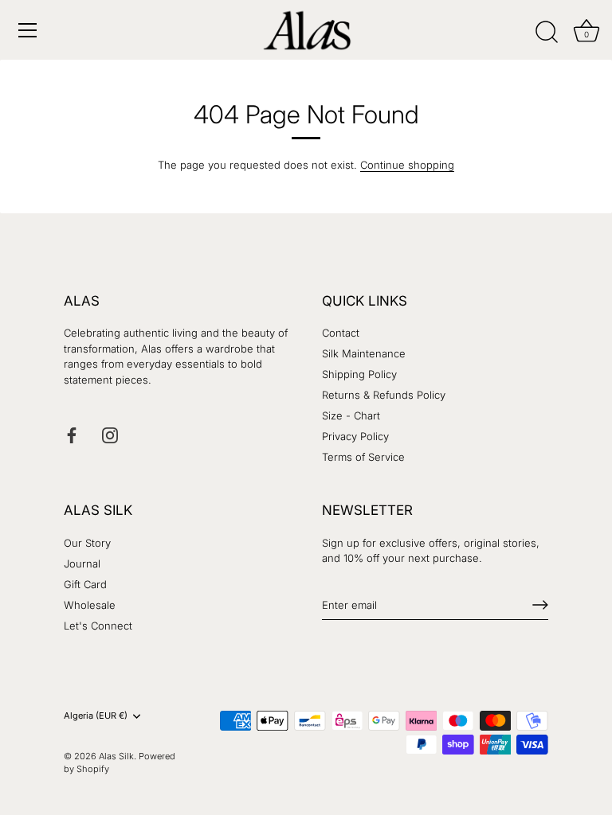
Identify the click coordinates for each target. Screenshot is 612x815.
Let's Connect (98, 625)
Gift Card (85, 584)
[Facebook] (72, 434)
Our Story (87, 542)
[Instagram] (110, 434)
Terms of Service (363, 456)
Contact (340, 332)
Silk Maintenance (364, 353)
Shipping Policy (359, 374)
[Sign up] (540, 605)
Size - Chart (351, 415)
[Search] (546, 32)
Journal (82, 563)
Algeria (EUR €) (96, 716)
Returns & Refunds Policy (383, 394)
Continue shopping (407, 164)
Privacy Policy (355, 436)
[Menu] (27, 30)
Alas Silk (116, 756)
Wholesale (90, 605)
